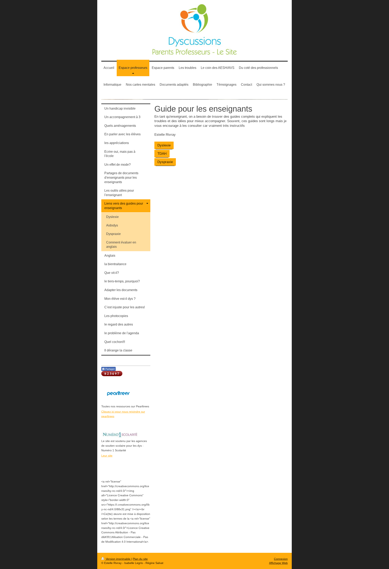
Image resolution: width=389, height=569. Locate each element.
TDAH (162, 153)
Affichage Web (278, 563)
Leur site (106, 455)
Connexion (281, 558)
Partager (110, 369)
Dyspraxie (165, 162)
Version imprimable (118, 558)
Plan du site (140, 558)
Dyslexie (164, 145)
